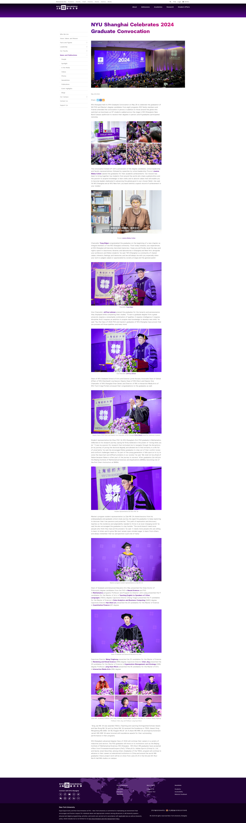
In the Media (65, 68)
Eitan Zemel (138, 435)
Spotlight (64, 63)
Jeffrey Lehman (109, 312)
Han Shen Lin (111, 603)
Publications (65, 84)
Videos (63, 72)
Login (179, 2)
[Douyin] (69, 798)
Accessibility (179, 792)
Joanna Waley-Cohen (128, 238)
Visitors (103, 2)
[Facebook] (100, 100)
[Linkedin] (73, 798)
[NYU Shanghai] (70, 785)
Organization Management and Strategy (140, 664)
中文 (174, 2)
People (63, 59)
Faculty (78, 2)
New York (120, 789)
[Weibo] (103, 100)
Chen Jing (146, 662)
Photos (63, 76)
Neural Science (133, 590)
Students (71, 2)
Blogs (63, 93)
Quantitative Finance (101, 605)
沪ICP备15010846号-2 (158, 810)
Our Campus (64, 97)
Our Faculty (64, 51)
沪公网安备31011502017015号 (177, 810)
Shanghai (120, 792)
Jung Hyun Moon (111, 667)
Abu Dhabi (120, 794)
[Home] (67, 7)
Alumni (97, 2)
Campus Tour (151, 792)
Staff (84, 2)
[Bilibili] (65, 798)
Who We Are (64, 34)
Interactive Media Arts (102, 669)
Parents (90, 2)
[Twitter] (98, 100)
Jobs (148, 794)
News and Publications (68, 55)
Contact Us (64, 101)
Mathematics (98, 593)
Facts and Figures (66, 42)
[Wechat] (60, 798)
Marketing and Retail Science (104, 662)
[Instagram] (73, 794)
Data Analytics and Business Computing (129, 600)
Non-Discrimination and (104, 819)
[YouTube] (69, 794)
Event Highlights (66, 88)
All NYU (186, 2)
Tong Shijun (104, 243)
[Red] (78, 798)
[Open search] (170, 2)
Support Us (64, 105)
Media (110, 2)
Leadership (63, 47)
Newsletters (65, 80)
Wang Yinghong (112, 659)
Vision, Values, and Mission (69, 38)
